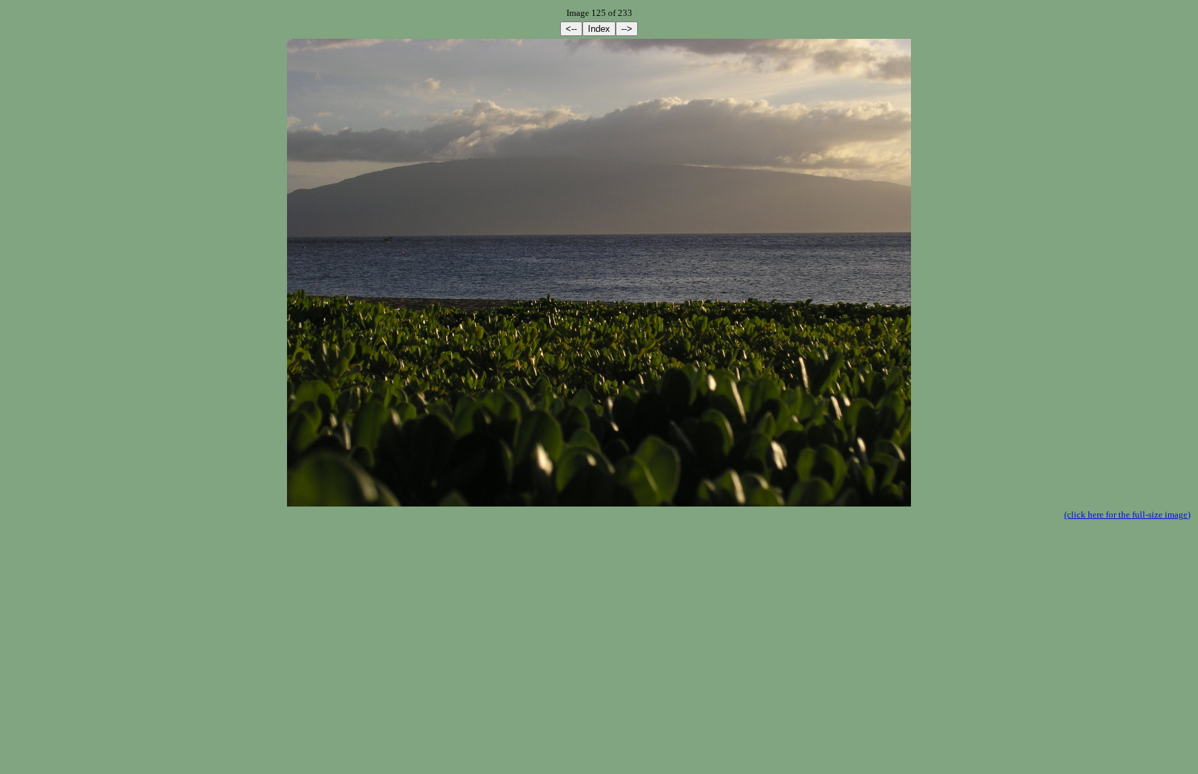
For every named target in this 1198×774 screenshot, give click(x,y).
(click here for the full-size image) (1127, 514)
